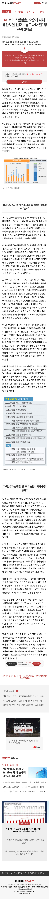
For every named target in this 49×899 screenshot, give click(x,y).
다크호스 (24, 823)
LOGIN (43, 3)
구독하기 (24, 82)
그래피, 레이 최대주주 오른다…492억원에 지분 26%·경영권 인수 (25, 793)
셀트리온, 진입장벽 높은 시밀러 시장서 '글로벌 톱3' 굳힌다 (24, 841)
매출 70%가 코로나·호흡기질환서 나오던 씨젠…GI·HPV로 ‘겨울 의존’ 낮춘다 (24, 697)
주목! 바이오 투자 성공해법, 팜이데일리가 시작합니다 (24, 742)
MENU (3, 3)
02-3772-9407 (30, 887)
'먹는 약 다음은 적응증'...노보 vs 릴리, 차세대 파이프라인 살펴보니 (24, 783)
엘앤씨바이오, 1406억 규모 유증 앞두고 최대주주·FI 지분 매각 (24, 788)
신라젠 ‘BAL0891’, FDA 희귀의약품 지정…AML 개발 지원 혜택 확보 (24, 706)
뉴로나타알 (30, 11)
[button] (44, 812)
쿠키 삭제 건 (15, 873)
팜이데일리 (14, 765)
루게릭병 (41, 11)
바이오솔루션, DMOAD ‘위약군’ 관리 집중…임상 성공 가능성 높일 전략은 (24, 852)
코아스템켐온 (18, 11)
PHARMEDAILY (12, 3)
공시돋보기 (6, 12)
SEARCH (46, 3)
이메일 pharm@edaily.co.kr (24, 889)
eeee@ (11, 691)
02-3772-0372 (38, 887)
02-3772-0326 (15, 887)
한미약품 (5, 765)
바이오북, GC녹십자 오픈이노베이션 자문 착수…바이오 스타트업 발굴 (24, 702)
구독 (37, 3)
